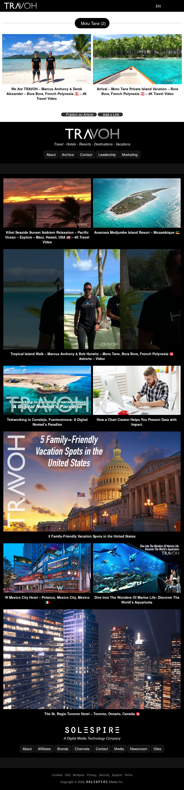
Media (119, 748)
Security (104, 775)
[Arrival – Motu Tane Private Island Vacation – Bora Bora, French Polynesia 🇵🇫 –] (137, 82)
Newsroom (138, 748)
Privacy (92, 775)
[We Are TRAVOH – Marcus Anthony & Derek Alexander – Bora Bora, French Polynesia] (46, 82)
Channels (82, 748)
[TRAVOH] (92, 134)
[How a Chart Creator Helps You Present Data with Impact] (137, 413)
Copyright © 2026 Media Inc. (92, 781)
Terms (128, 775)
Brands (63, 748)
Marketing (130, 154)
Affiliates (44, 748)
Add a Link (111, 114)
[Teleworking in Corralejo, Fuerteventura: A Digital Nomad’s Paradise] (47, 413)
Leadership (107, 154)
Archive (68, 154)
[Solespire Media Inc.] (92, 730)
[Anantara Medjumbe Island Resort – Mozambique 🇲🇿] (137, 226)
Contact (86, 154)
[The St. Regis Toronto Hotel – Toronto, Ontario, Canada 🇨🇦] (92, 707)
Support (117, 775)
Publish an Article (79, 114)
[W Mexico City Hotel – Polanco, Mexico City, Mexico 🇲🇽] (47, 591)
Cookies (57, 775)
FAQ (67, 775)
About (51, 154)
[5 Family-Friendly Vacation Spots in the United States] (92, 530)
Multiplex (79, 775)
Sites (157, 748)
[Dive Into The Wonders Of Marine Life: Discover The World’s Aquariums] (137, 591)
